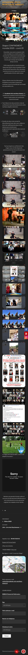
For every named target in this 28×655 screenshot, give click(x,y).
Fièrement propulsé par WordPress (11, 651)
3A (5, 510)
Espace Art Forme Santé (9, 542)
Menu (14, 10)
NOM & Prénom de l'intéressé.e (11, 594)
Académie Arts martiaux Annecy (13, 3)
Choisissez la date (7, 627)
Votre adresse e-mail (8, 610)
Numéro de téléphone (8, 618)
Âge (3, 602)
